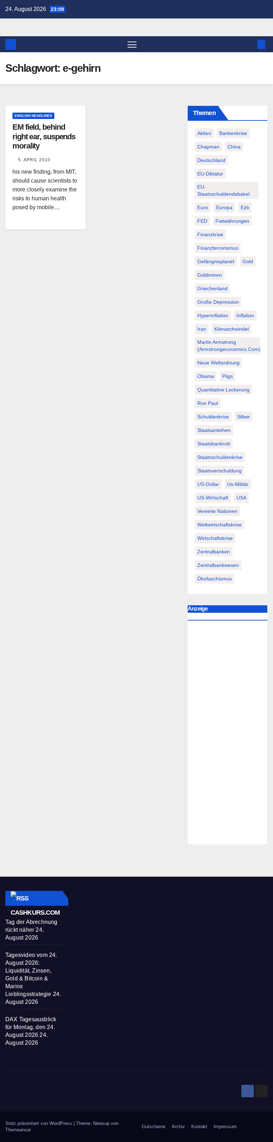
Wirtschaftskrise (215, 538)
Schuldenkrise (213, 417)
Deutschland (211, 160)
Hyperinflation (212, 315)
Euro (202, 207)
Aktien (204, 133)
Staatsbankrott (213, 443)
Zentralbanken (213, 551)
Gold (247, 261)
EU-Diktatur (210, 174)
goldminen (209, 275)
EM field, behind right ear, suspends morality (43, 136)
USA (241, 497)
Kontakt (199, 1126)
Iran (201, 329)
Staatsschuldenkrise (219, 457)
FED (202, 221)
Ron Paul (207, 403)
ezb (245, 207)
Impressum (225, 1126)
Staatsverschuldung (219, 470)
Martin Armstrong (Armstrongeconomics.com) (229, 345)
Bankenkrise (233, 133)
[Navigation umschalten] (132, 44)
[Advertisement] (227, 734)
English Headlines (33, 116)
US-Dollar (208, 484)
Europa (224, 207)
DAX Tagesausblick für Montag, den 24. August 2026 (30, 1027)
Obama (205, 376)
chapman (208, 147)
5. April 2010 (34, 159)
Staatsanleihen (214, 430)
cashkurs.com (35, 912)
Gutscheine (153, 1126)
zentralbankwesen (218, 565)
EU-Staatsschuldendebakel (223, 190)
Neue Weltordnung (218, 363)
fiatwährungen (232, 221)
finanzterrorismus (217, 248)
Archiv (178, 1126)
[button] (250, 44)
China (234, 147)
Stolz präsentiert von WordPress (39, 1123)
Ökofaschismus (214, 578)
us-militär (237, 484)
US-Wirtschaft (212, 497)
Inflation (245, 315)
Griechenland (212, 288)
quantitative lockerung (223, 390)
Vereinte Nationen (217, 511)
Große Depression (218, 302)
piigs (227, 376)
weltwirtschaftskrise (219, 524)
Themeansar (18, 1129)
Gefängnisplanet (215, 261)
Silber (243, 417)
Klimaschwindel (231, 329)
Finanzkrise (210, 234)
